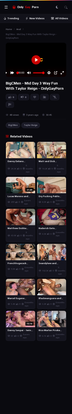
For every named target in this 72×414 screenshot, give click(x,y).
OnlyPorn (28, 7)
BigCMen (13, 125)
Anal (18, 29)
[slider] (17, 73)
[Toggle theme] (57, 7)
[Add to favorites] (32, 146)
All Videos (61, 18)
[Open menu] (6, 7)
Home (9, 29)
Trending (13, 18)
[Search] (66, 7)
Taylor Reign (30, 125)
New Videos (37, 18)
